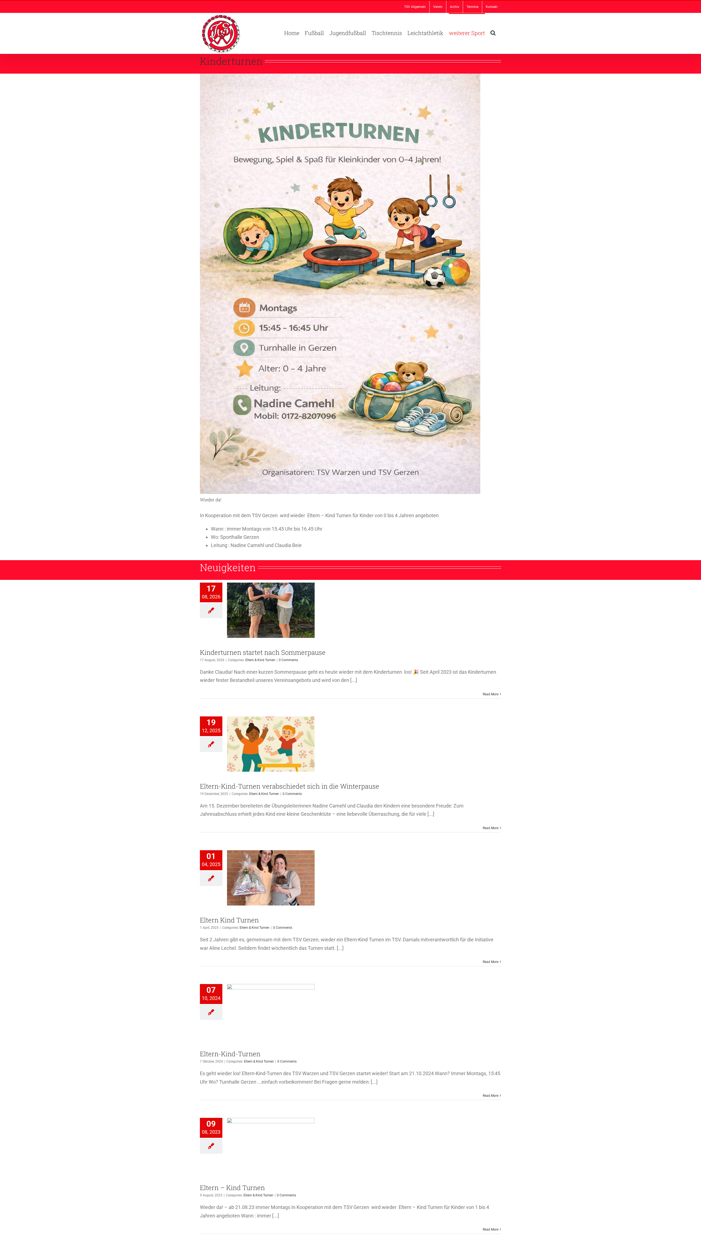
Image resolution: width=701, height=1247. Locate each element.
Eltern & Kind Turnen (260, 660)
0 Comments (288, 660)
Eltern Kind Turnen (229, 920)
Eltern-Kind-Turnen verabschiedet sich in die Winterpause (289, 786)
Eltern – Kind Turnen (232, 1187)
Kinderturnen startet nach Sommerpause (263, 652)
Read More (490, 694)
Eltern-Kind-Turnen (230, 1053)
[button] (493, 32)
